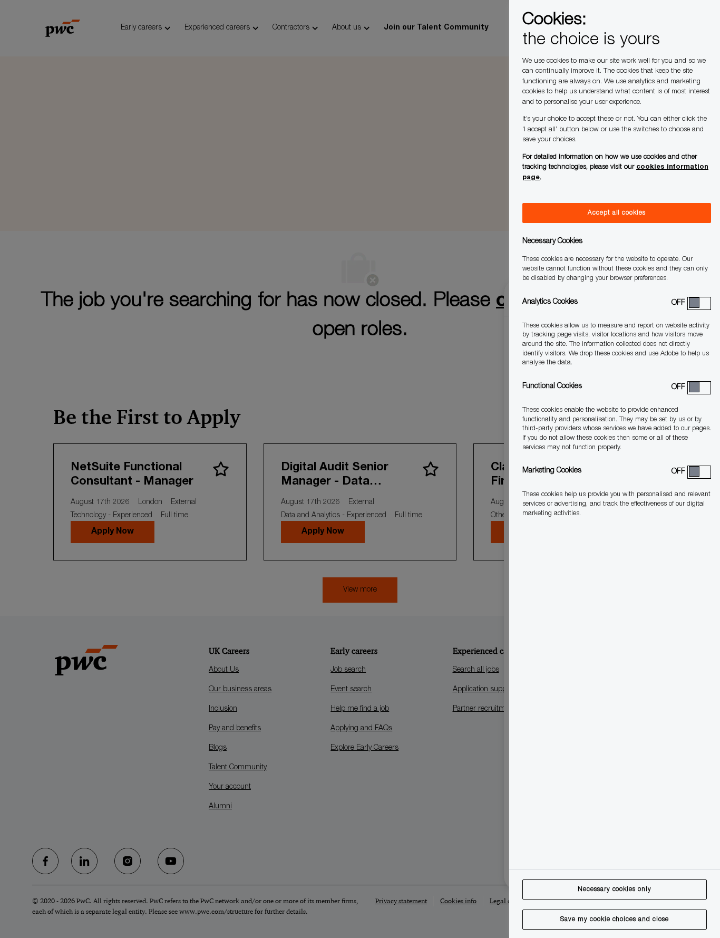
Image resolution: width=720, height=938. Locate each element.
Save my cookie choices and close (614, 919)
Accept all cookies (617, 213)
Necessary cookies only (614, 889)
